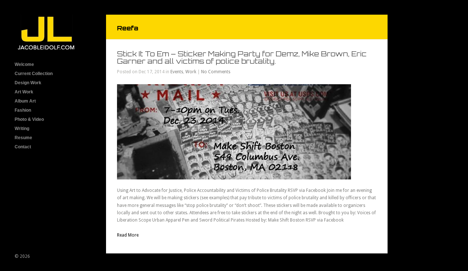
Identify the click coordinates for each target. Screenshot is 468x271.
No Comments (215, 71)
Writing (22, 128)
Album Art (25, 101)
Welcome (24, 64)
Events (176, 71)
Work (190, 71)
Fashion (23, 110)
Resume (23, 137)
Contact (23, 146)
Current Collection (34, 73)
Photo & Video (29, 119)
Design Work (28, 82)
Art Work (24, 91)
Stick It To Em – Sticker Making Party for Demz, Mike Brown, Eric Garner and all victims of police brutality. (242, 57)
